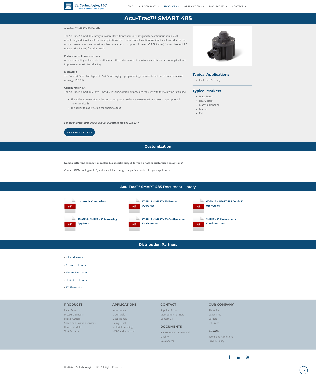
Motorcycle (118, 314)
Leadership (215, 314)
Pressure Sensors (74, 314)
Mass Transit (119, 318)
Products (170, 6)
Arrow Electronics (76, 265)
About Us (214, 310)
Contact (237, 6)
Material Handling (122, 327)
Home (129, 6)
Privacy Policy (216, 340)
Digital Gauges (72, 318)
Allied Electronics (75, 257)
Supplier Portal (168, 310)
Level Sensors (72, 310)
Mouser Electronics (76, 272)
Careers (213, 318)
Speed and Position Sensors (79, 323)
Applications (192, 6)
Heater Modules (73, 327)
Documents (216, 6)
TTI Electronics (74, 287)
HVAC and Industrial (123, 331)
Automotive (119, 310)
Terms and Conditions (221, 336)
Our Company (147, 6)
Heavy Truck (119, 323)
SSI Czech (214, 323)
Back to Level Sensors (79, 132)
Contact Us (166, 318)
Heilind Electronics (76, 280)
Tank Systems (71, 331)
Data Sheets (167, 340)
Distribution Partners (172, 314)
